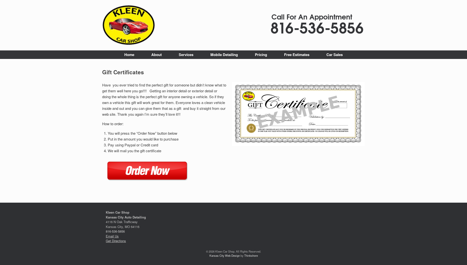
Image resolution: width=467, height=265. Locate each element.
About (156, 54)
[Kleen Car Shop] (129, 25)
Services (186, 54)
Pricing (261, 54)
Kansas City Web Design (224, 255)
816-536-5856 (115, 231)
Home (129, 54)
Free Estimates (296, 54)
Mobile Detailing (224, 54)
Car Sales (334, 54)
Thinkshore (251, 255)
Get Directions (116, 240)
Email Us (112, 236)
